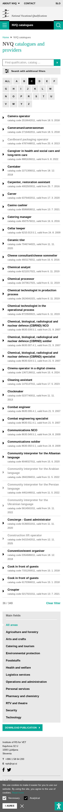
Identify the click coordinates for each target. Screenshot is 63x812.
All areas (12, 625)
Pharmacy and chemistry (22, 696)
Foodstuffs (13, 660)
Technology (13, 717)
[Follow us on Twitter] (9, 769)
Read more (18, 792)
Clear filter (53, 603)
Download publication (21, 727)
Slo (58, 3)
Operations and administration (26, 681)
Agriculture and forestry (22, 632)
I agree (9, 806)
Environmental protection (23, 653)
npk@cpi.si (11, 763)
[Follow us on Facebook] (4, 769)
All (7, 81)
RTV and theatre (16, 703)
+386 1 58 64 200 (14, 759)
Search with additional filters (28, 71)
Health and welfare (18, 667)
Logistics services (18, 674)
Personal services (18, 689)
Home (6, 37)
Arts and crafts (16, 639)
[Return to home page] (25, 13)
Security (11, 710)
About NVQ (10, 3)
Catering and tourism (20, 646)
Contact (29, 3)
